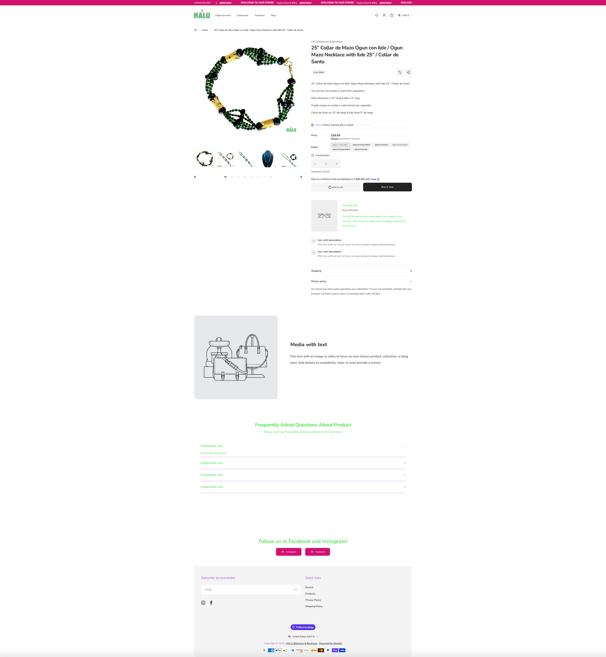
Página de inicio (223, 15)
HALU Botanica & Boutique (302, 643)
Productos (260, 15)
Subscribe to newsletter (218, 578)
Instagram (291, 551)
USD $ (405, 16)
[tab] (225, 177)
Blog (273, 15)
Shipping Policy (314, 606)
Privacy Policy (313, 600)
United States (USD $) (304, 636)
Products (310, 593)
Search (309, 587)
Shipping (335, 138)
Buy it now (387, 187)
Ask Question (322, 155)
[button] (204, 159)
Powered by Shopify (330, 643)
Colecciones (242, 15)
